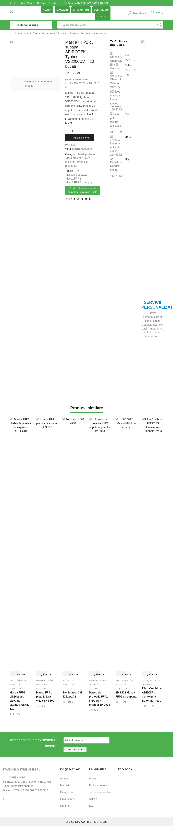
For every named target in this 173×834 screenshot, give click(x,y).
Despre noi (101, 9)
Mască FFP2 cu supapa (80, 182)
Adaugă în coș (81, 137)
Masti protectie (86, 154)
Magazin (62, 9)
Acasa (47, 9)
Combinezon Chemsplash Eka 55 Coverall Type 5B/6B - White (128, 55)
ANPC (93, 799)
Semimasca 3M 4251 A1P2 (72, 694)
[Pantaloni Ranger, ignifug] (116, 166)
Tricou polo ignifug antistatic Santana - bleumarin (128, 114)
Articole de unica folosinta (50, 33)
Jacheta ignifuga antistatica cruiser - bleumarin (128, 136)
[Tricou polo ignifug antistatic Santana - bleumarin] (116, 120)
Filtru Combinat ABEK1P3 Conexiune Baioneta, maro (152, 694)
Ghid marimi (81, 9)
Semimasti (67, 689)
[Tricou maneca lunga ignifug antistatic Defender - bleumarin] (116, 98)
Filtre (145, 681)
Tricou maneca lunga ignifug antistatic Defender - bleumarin (128, 74)
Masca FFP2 (73, 178)
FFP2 (75, 170)
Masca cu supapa (76, 174)
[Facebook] (11, 3)
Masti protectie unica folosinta (88, 33)
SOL (91, 805)
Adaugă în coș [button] (17, 674)
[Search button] (159, 24)
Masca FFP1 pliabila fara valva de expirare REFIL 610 (19, 700)
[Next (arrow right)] (1, 832)
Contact (103, 16)
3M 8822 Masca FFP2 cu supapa (126, 694)
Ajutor (92, 778)
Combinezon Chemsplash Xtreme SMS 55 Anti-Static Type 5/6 (128, 65)
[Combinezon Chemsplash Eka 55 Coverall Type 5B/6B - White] (116, 61)
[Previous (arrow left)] (0, 832)
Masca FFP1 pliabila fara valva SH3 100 (45, 696)
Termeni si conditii (100, 792)
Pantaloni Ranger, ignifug (128, 159)
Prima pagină (23, 33)
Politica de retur (98, 785)
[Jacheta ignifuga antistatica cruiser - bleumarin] (116, 143)
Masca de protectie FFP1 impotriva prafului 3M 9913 (99, 698)
